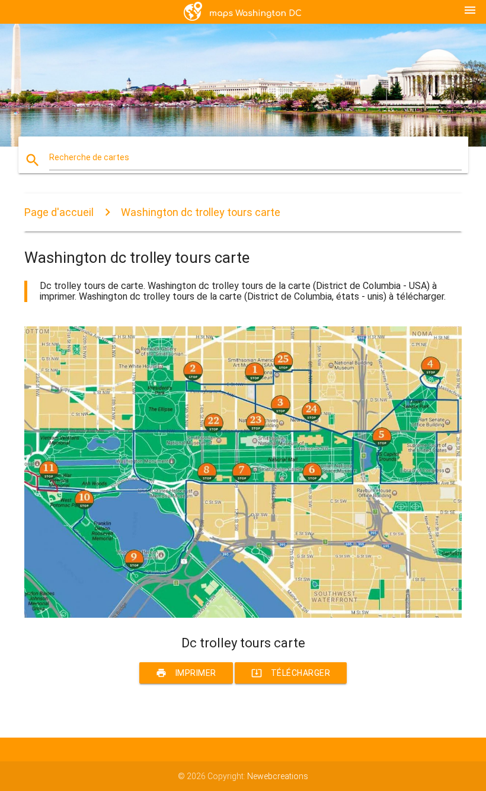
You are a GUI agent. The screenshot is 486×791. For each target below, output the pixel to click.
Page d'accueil (59, 212)
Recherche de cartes (89, 157)
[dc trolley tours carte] (243, 615)
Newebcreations (277, 776)
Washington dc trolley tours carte (200, 212)
